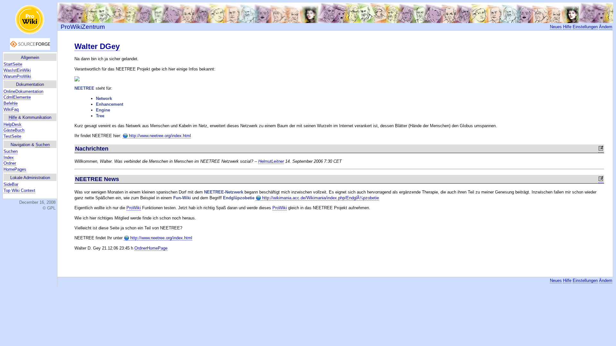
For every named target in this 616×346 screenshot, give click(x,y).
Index (9, 157)
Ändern (605, 26)
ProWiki (133, 207)
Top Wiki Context (19, 190)
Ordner (10, 163)
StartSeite (13, 64)
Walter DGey (97, 46)
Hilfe (13, 117)
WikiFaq (11, 109)
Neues (556, 26)
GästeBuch (14, 130)
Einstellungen (585, 26)
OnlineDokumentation (23, 91)
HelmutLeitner (271, 161)
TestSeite (12, 136)
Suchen (43, 144)
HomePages (15, 169)
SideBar (11, 184)
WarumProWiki (17, 76)
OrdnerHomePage (150, 248)
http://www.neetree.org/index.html (159, 135)
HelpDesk (12, 124)
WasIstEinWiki (17, 70)
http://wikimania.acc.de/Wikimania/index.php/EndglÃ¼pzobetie (320, 197)
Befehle (11, 103)
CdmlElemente (17, 97)
